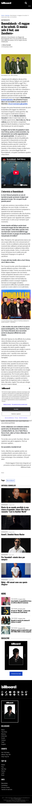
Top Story (14, 599)
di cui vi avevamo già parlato (17, 104)
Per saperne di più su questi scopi (19, 404)
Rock (2, 775)
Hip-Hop (3, 769)
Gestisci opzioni (16, 414)
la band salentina (7, 100)
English (3, 744)
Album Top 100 (5, 754)
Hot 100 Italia (5, 752)
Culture (3, 740)
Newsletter (4, 783)
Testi (2, 742)
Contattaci (4, 785)
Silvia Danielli (7, 45)
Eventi (3, 738)
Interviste (5, 20)
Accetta (16, 409)
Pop (2, 767)
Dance (3, 771)
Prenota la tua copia (16, 673)
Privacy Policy (5, 787)
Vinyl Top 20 (5, 756)
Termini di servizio (6, 789)
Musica (3, 734)
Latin (2, 773)
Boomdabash (10, 480)
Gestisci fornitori (7, 404)
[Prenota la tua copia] (16, 655)
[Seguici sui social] (2, 692)
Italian (3, 765)
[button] (29, 388)
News (3, 730)
